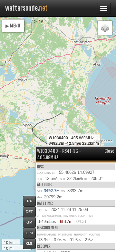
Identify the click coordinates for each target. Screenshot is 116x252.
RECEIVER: (44, 246)
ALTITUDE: (44, 184)
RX (29, 201)
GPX (29, 233)
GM (29, 222)
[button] (105, 28)
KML (29, 244)
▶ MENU (12, 25)
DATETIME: (45, 203)
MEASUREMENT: (48, 227)
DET (29, 212)
